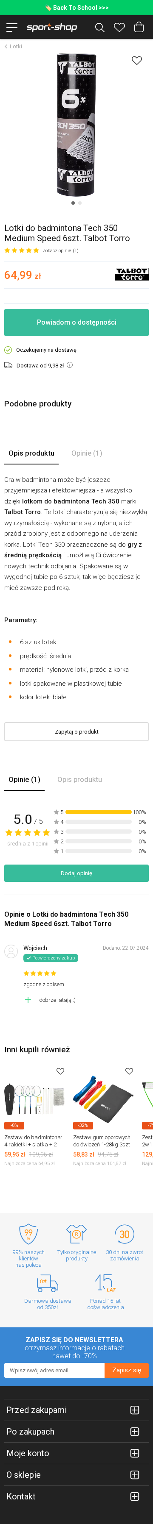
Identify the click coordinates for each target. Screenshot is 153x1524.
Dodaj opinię (76, 873)
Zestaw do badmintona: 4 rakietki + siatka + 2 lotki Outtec (33, 1144)
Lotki (16, 46)
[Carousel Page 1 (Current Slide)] (73, 203)
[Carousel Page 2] (80, 203)
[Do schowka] (60, 1071)
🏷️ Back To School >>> (77, 7)
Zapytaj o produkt (77, 732)
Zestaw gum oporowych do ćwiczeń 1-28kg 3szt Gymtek (101, 1144)
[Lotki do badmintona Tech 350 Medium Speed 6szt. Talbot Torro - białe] (76, 125)
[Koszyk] (138, 27)
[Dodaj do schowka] (136, 60)
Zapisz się (126, 1370)
